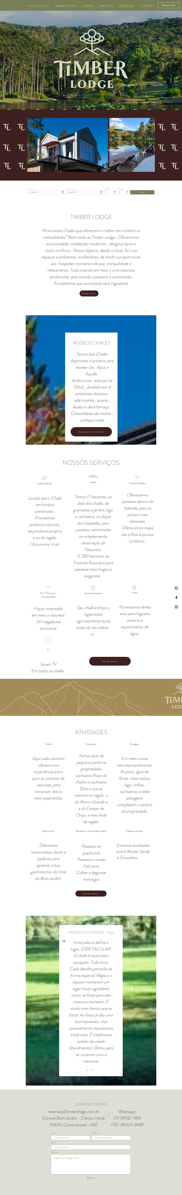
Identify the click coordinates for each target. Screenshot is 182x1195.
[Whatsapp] (176, 588)
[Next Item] (150, 144)
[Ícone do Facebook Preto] (176, 597)
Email (53, 1142)
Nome (53, 1133)
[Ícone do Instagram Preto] (176, 607)
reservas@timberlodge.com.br (73, 1111)
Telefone (95, 1133)
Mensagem (55, 1152)
